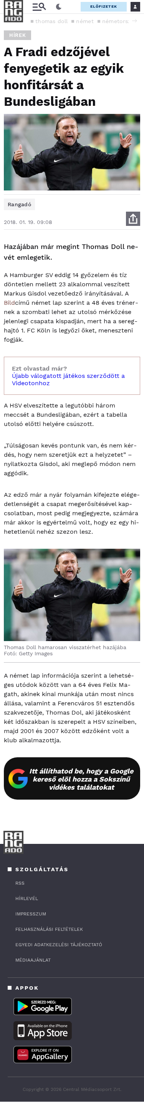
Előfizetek (103, 6)
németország (119, 21)
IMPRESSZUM (30, 914)
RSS (20, 883)
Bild (9, 302)
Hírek (17, 35)
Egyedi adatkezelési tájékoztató (58, 944)
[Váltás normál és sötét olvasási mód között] (58, 7)
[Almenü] (39, 6)
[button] (134, 21)
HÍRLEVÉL (26, 898)
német (85, 21)
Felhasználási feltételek (49, 929)
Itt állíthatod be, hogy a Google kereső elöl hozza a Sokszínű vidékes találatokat (81, 779)
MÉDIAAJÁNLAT (33, 960)
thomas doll (51, 21)
